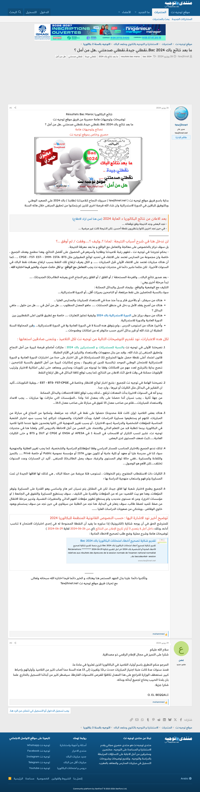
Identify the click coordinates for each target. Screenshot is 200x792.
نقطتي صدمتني (75, 56)
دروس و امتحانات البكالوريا (71, 768)
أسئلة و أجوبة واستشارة (73, 745)
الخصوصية (43, 778)
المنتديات (160, 12)
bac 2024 (147, 56)
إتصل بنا (77, 778)
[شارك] (15, 108)
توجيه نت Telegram (39, 762)
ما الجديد (144, 12)
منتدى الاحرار (79, 750)
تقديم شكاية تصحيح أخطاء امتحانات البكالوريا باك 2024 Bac (118, 540)
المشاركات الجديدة (182, 19)
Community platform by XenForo (100, 788)
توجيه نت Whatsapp (38, 745)
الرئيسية (18, 778)
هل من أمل (61, 56)
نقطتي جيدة (90, 56)
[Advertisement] (100, 82)
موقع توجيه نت (180, 12)
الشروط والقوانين (61, 778)
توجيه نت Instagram (38, 756)
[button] (135, 12)
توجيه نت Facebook (38, 750)
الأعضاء (126, 12)
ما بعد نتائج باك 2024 (108, 56)
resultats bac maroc (130, 56)
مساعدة (29, 778)
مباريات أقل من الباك (75, 762)
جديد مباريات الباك (76, 756)
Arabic (185, 778)
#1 (11, 107)
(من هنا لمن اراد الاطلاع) (87, 219)
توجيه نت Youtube (39, 768)
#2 (11, 643)
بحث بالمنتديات (161, 19)
